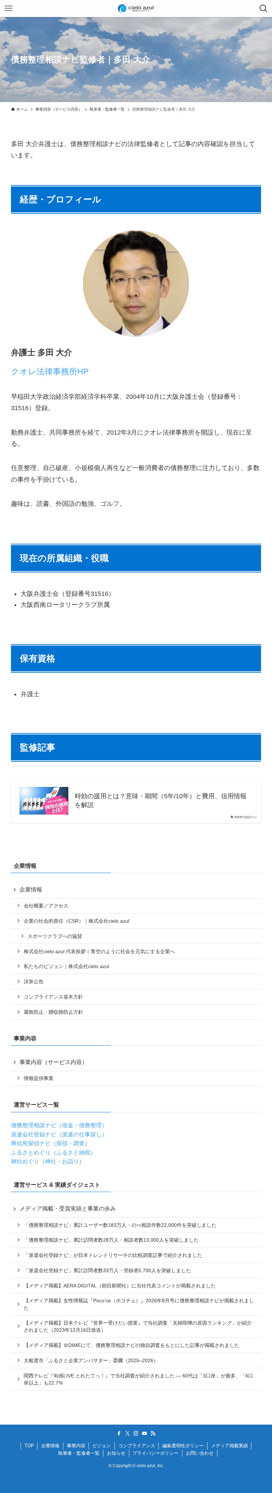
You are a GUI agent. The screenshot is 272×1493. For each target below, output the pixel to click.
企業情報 (30, 890)
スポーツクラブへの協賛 (55, 936)
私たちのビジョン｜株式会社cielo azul (66, 966)
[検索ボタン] (263, 8)
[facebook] (119, 1433)
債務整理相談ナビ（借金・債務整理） (59, 1125)
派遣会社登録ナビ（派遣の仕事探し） (59, 1134)
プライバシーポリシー (155, 1453)
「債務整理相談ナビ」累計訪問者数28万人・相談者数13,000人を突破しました (111, 1240)
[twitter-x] (127, 1433)
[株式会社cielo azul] (136, 8)
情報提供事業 (38, 1078)
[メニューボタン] (8, 8)
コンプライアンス (136, 1445)
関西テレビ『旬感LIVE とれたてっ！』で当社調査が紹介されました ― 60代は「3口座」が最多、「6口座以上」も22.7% (138, 1379)
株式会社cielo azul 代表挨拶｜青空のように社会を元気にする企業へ (99, 951)
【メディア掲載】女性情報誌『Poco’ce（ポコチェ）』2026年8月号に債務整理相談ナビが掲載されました (139, 1304)
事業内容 (76, 1445)
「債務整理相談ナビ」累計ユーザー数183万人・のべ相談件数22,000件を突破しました (120, 1225)
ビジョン (101, 1445)
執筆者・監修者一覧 (79, 1453)
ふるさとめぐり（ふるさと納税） (53, 1153)
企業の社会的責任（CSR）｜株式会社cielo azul (76, 921)
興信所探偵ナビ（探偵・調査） (50, 1143)
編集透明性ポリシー (183, 1445)
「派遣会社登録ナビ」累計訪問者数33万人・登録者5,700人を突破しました (107, 1270)
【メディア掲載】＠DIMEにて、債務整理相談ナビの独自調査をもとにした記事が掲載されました (131, 1345)
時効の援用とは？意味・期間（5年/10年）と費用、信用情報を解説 (160, 801)
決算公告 (34, 981)
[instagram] (136, 1433)
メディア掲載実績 (229, 1445)
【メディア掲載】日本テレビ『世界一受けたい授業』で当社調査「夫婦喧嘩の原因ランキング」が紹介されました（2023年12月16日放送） (138, 1326)
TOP (29, 1445)
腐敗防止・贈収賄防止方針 (53, 1012)
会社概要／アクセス (46, 905)
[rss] (153, 1433)
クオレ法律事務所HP (50, 371)
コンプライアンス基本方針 (53, 997)
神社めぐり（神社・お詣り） (48, 1161)
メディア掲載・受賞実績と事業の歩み (67, 1209)
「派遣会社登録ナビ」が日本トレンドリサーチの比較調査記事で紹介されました (113, 1255)
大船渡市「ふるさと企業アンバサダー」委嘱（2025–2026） (91, 1360)
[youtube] (144, 1433)
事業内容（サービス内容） (53, 1062)
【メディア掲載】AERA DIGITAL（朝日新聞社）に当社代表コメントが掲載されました (120, 1285)
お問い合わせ (200, 1453)
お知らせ (116, 1453)
